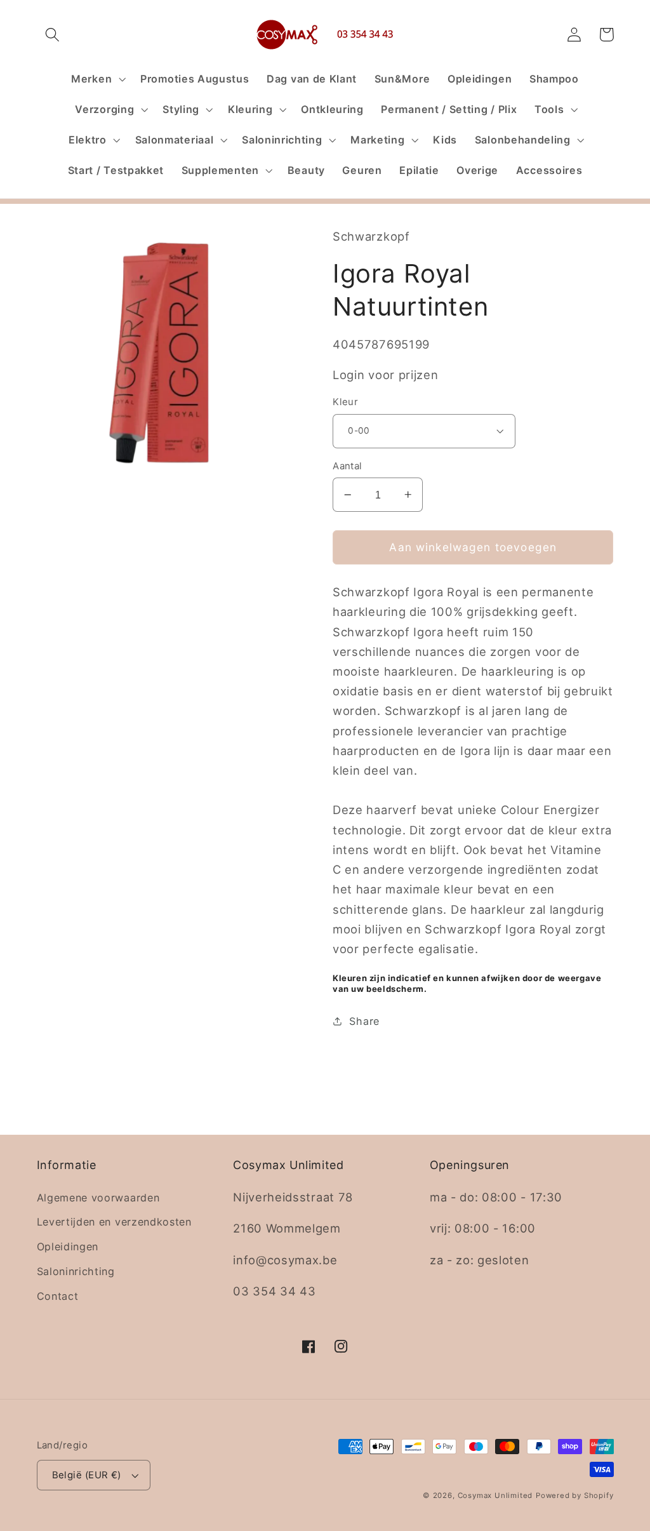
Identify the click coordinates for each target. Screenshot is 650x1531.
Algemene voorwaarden (98, 1197)
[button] (53, 34)
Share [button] (364, 1021)
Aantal (347, 466)
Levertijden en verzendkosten (114, 1221)
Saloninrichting (76, 1271)
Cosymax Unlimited (495, 1495)
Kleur (345, 402)
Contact (58, 1296)
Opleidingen (68, 1246)
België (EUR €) (86, 1475)
